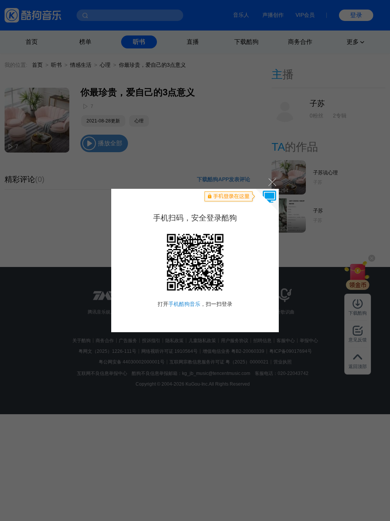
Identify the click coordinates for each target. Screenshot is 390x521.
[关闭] (272, 182)
